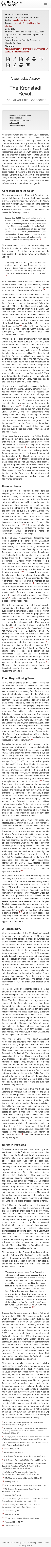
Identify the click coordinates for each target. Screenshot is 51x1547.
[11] (34, 583)
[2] (6, 275)
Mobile (29, 1545)
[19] (22, 870)
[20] (20, 912)
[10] (23, 571)
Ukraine (8, 25)
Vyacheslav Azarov (21, 20)
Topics (39, 1542)
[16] (32, 739)
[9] (24, 524)
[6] (20, 405)
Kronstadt (17, 23)
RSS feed (15, 1542)
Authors (31, 1542)
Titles (23, 1542)
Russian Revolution (31, 23)
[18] (41, 780)
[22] (33, 1307)
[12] (10, 597)
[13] (11, 627)
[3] (44, 289)
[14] (47, 641)
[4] (21, 325)
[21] (23, 1134)
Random (5, 1542)
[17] (18, 760)
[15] (47, 661)
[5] (34, 352)
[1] (40, 239)
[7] (25, 447)
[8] (20, 458)
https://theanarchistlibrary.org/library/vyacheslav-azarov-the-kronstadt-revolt (26, 50)
